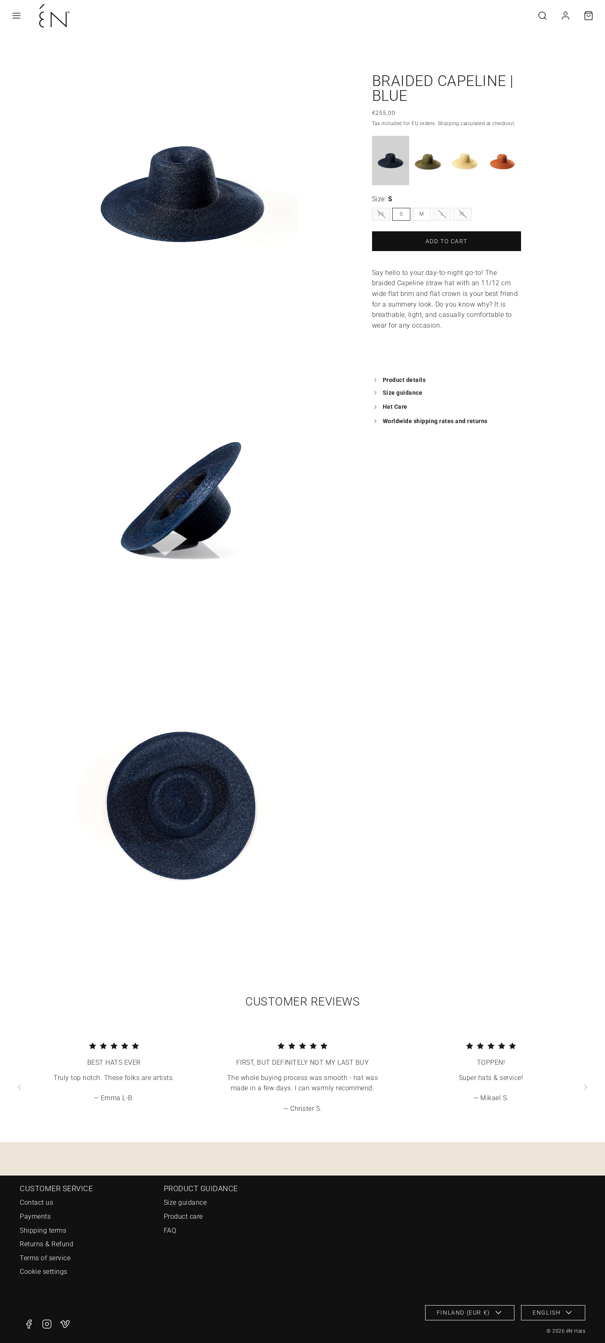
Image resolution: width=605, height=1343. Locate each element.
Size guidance (185, 1202)
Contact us (36, 1202)
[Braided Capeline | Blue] (391, 161)
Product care (183, 1216)
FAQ (170, 1230)
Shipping (448, 123)
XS (381, 214)
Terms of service (45, 1258)
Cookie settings (43, 1272)
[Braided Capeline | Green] (428, 161)
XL (462, 214)
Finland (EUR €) (463, 1312)
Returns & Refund (46, 1244)
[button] (16, 16)
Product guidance (201, 1189)
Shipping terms (43, 1230)
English (547, 1312)
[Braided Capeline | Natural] (465, 161)
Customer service (56, 1189)
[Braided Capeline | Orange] (502, 161)
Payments (35, 1216)
